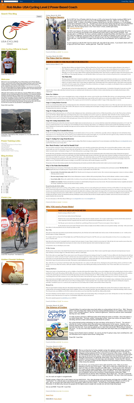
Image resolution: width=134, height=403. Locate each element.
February (6, 183)
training (52, 64)
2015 (4, 161)
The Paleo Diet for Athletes (58, 58)
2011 (4, 186)
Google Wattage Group (7, 149)
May (5, 173)
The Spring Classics (55, 17)
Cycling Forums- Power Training (9, 151)
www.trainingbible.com (90, 198)
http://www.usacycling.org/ (32, 86)
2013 (4, 164)
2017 (4, 159)
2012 (4, 166)
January (6, 184)
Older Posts (129, 395)
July (5, 170)
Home (89, 395)
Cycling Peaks (5, 147)
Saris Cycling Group (6, 148)
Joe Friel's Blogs (5, 145)
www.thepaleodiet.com (125, 141)
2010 (4, 187)
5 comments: (65, 202)
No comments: (65, 52)
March (6, 174)
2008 (4, 191)
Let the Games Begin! (56, 348)
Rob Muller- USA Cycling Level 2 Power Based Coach (42, 7)
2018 (4, 158)
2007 (4, 192)
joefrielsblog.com (66, 298)
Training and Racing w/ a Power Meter (11, 144)
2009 (4, 189)
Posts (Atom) (58, 399)
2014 (4, 162)
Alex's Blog (4, 143)
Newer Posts (49, 395)
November (7, 167)
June (5, 171)
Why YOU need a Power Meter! (60, 207)
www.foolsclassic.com (76, 28)
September (7, 168)
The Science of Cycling (56, 307)
